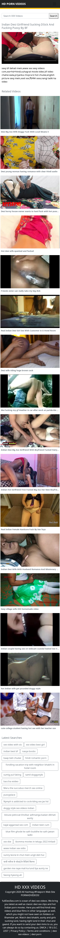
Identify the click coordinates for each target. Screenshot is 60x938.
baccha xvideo (10, 781)
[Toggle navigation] (54, 4)
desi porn (36, 934)
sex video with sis (12, 744)
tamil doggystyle (34, 774)
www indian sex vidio (14, 848)
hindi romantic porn (35, 758)
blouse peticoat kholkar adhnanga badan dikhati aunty (30, 816)
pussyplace (9, 794)
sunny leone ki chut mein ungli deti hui (23, 854)
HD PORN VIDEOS (14, 4)
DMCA (43, 927)
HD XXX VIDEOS (30, 887)
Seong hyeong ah (12, 875)
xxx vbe (7, 841)
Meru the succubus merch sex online (22, 788)
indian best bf (10, 751)
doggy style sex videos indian (18, 808)
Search (53, 15)
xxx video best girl (35, 744)
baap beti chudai (12, 758)
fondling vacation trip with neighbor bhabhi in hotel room (30, 766)
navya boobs (29, 751)
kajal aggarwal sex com (15, 824)
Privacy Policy (18, 930)
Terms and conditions (38, 930)
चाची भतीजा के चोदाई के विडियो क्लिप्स (19, 861)
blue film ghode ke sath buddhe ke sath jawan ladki (30, 833)
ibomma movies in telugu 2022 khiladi (35, 841)
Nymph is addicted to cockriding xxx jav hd (25, 801)
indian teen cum (40, 824)
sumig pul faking (12, 774)
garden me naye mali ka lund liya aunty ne (25, 868)
